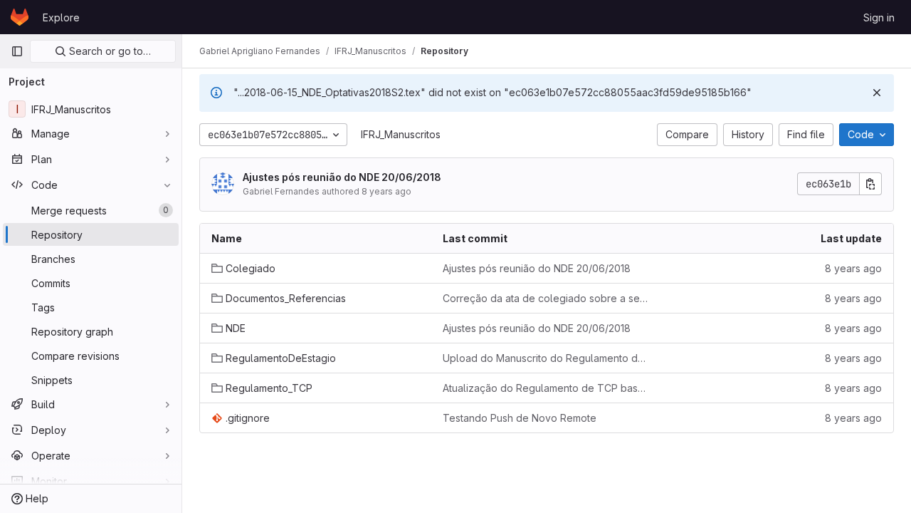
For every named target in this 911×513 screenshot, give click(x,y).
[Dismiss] (876, 92)
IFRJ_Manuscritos (401, 134)
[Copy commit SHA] (870, 183)
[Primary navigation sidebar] (17, 51)
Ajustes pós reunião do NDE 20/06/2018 (342, 177)
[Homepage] (19, 17)
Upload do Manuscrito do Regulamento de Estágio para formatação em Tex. (547, 358)
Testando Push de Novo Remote (519, 418)
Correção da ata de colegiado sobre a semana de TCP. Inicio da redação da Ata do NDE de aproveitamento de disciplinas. (547, 298)
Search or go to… (108, 51)
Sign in (879, 17)
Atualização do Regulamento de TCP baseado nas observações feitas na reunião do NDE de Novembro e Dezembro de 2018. (547, 388)
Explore (61, 17)
